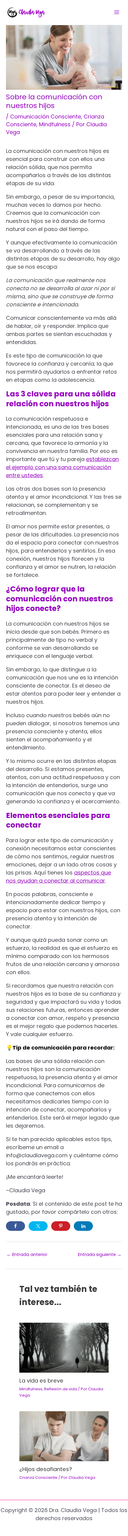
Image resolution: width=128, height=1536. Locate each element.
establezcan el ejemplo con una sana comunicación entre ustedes (62, 467)
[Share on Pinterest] (60, 1226)
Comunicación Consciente (45, 116)
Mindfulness (55, 124)
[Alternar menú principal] (117, 12)
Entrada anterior (27, 1254)
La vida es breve (41, 1380)
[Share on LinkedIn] (83, 1226)
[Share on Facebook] (15, 1226)
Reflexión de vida (60, 1388)
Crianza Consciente (38, 1477)
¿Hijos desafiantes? (45, 1469)
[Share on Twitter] (38, 1226)
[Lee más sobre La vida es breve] (64, 1347)
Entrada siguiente (99, 1254)
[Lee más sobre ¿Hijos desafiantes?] (64, 1436)
